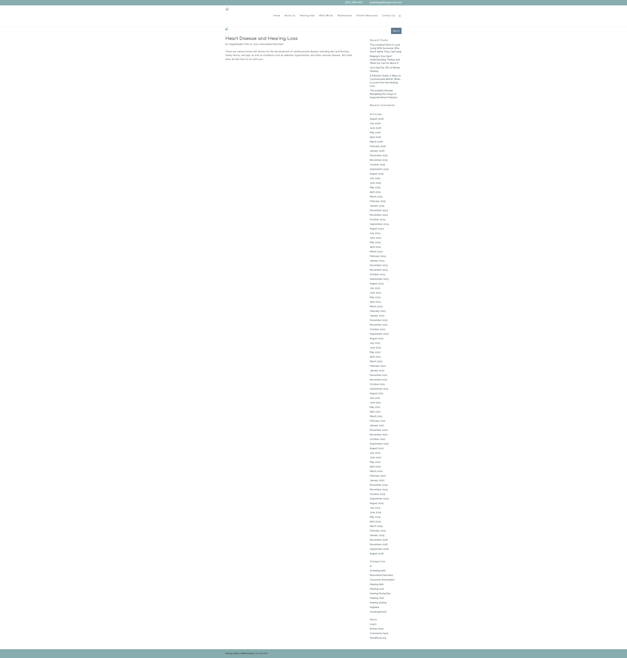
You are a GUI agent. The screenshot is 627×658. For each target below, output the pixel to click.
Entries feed (376, 628)
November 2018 (379, 544)
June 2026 (375, 128)
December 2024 (379, 210)
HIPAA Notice (247, 653)
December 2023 (379, 265)
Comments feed (379, 633)
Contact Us (388, 16)
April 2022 (375, 356)
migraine (374, 607)
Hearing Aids (307, 16)
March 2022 (376, 361)
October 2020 (377, 439)
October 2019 (377, 494)
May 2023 (375, 297)
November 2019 (379, 489)
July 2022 (375, 343)
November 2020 (379, 434)
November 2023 (379, 270)
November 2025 (379, 160)
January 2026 (377, 151)
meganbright (236, 44)
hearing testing (378, 602)
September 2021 (379, 389)
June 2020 (375, 457)
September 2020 (379, 443)
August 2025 (377, 173)
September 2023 (379, 279)
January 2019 (377, 535)
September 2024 (379, 224)
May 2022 (375, 352)
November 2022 (379, 324)
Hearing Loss (377, 589)
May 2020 (375, 462)
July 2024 (375, 233)
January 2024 (377, 260)
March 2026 (376, 141)
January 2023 (377, 315)
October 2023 (377, 274)
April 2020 (375, 466)
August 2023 (377, 283)
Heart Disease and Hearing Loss (261, 38)
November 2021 (378, 379)
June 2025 (375, 183)
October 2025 (377, 164)
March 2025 (376, 196)
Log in (373, 624)
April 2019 (375, 521)
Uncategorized (378, 611)
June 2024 (375, 237)
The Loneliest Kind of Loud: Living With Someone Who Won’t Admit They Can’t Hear (386, 48)
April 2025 (375, 192)
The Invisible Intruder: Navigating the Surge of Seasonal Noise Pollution (383, 94)
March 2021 (376, 416)
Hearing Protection (380, 593)
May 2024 (375, 242)
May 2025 (375, 187)
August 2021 (376, 393)
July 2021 (375, 398)
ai (371, 566)
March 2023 (376, 306)
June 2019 (375, 512)
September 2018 (379, 549)
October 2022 (377, 329)
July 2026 (375, 123)
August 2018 (377, 553)
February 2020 (378, 475)
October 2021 (377, 384)
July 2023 (375, 288)
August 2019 (377, 503)
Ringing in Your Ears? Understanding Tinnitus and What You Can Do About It (385, 59)
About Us (289, 16)
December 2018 (379, 540)
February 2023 (378, 311)
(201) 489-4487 (354, 2)
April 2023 (375, 302)
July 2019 (375, 507)
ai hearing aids (378, 570)
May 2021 (375, 407)
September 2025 (379, 169)
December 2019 (379, 485)
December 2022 (379, 320)
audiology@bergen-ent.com (386, 2)
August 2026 (377, 119)
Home (276, 16)
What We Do (326, 16)
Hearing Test (377, 598)
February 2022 (378, 366)
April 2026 (375, 137)
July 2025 (375, 178)
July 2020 (375, 453)
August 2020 (377, 448)
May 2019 (375, 517)
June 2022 (375, 347)
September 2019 (379, 498)
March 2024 (376, 251)
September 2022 (379, 334)
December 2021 (378, 375)
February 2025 (378, 201)
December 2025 (379, 155)
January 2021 (377, 425)
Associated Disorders (272, 44)
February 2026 (378, 146)
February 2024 (378, 256)
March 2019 (376, 526)
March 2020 (376, 471)
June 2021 (375, 402)
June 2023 (375, 292)
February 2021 (378, 421)
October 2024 (377, 219)
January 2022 (377, 370)
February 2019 (378, 530)
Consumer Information (382, 579)
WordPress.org (378, 638)
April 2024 (375, 247)
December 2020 (379, 430)
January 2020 (377, 480)
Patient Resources (367, 16)
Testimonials (344, 16)
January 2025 (377, 205)
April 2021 (375, 411)
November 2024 (379, 215)
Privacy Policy (232, 653)
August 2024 (377, 228)
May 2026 (375, 132)
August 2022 (377, 338)
